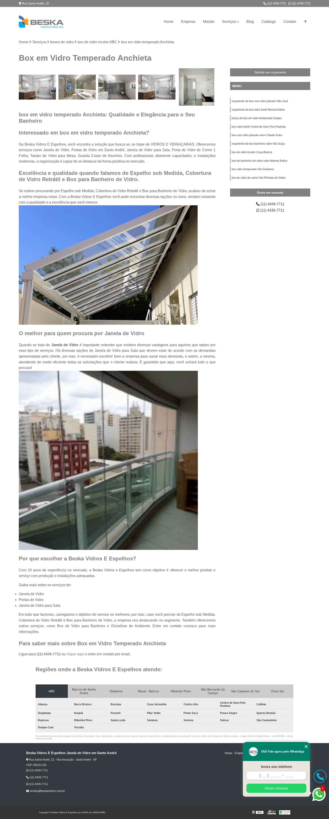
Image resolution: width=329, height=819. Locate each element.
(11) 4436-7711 (276, 3)
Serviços (229, 22)
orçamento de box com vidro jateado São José (260, 101)
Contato (290, 22)
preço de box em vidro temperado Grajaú (257, 118)
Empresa (188, 22)
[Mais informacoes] (305, 21)
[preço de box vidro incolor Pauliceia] (117, 87)
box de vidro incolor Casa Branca (252, 152)
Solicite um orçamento (270, 72)
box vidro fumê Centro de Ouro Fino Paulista (259, 126)
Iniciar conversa (276, 788)
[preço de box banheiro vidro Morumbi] (77, 87)
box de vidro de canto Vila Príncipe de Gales (259, 177)
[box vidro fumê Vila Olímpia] (157, 87)
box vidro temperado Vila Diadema (253, 169)
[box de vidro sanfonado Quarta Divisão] (197, 87)
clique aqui (75, 654)
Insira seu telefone (276, 767)
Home (168, 22)
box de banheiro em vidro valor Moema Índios (259, 160)
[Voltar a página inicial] (41, 21)
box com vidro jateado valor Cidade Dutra (257, 135)
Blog (250, 22)
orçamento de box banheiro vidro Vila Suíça (258, 143)
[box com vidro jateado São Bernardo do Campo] (37, 87)
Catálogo (268, 22)
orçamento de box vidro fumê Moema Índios (258, 109)
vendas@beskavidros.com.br (47, 791)
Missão (208, 22)
